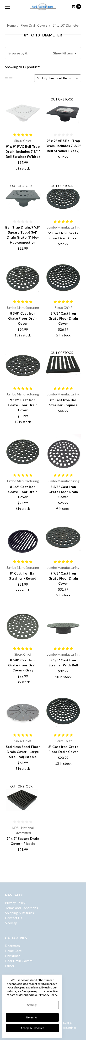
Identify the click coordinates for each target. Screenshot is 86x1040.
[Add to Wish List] (35, 106)
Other (9, 966)
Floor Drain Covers (34, 25)
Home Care (13, 951)
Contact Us (13, 918)
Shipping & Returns (19, 913)
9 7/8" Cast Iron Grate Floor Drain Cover (63, 578)
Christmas (12, 956)
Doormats (12, 946)
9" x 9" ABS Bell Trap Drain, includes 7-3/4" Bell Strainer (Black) (63, 146)
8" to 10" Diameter (66, 25)
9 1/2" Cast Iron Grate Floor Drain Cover (23, 405)
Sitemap (11, 923)
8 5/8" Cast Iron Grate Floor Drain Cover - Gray (23, 665)
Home (11, 25)
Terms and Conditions (21, 908)
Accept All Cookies (32, 1028)
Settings (32, 1005)
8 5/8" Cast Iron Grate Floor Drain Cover (63, 492)
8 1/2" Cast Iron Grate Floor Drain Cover (23, 492)
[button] (43, 53)
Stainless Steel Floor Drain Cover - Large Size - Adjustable (23, 752)
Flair (69, 1023)
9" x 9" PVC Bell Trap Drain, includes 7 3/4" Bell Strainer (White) (22, 151)
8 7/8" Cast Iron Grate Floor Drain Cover (63, 318)
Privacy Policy (15, 903)
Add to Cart (22, 124)
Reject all (32, 1017)
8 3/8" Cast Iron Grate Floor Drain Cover (23, 318)
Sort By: (42, 78)
